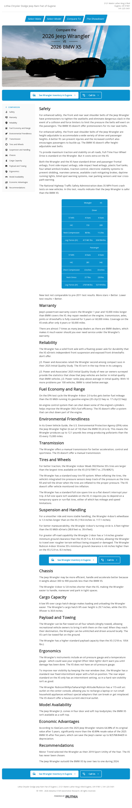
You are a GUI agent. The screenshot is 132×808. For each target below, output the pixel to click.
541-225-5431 (124, 8)
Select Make (35, 18)
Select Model (54, 18)
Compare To (74, 18)
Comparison (14, 107)
